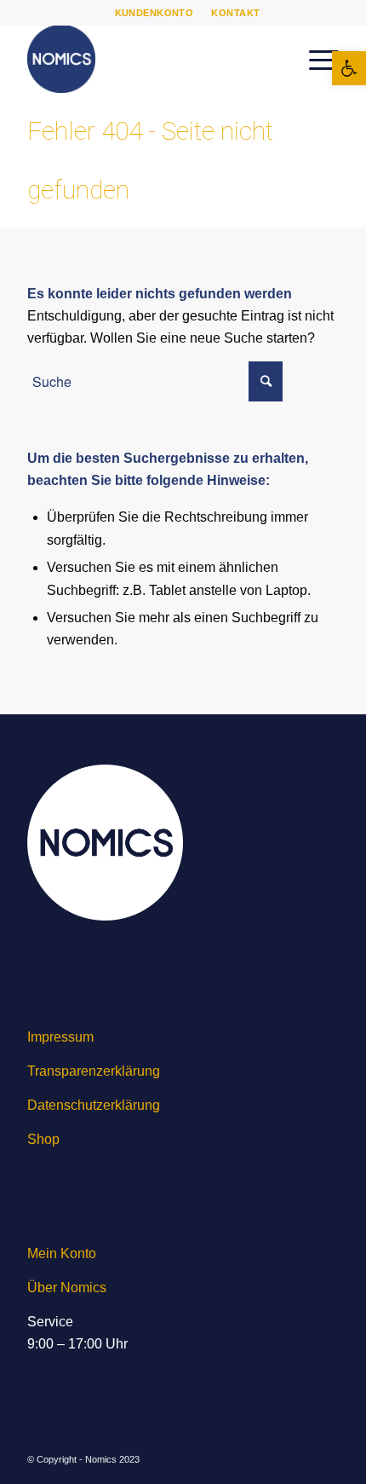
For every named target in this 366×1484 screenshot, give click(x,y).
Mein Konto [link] (61, 1253)
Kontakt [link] (235, 13)
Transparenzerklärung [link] (93, 1071)
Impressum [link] (60, 1037)
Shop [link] (43, 1139)
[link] (349, 68)
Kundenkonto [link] (154, 13)
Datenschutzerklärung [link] (93, 1105)
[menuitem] (154, 13)
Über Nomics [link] (66, 1287)
